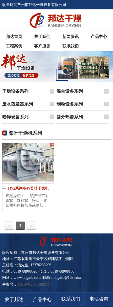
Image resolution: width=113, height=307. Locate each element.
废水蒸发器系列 (17, 104)
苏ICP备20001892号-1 (35, 284)
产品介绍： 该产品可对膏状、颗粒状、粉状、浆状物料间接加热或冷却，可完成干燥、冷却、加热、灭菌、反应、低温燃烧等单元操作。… (27, 201)
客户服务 (42, 45)
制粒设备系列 (69, 104)
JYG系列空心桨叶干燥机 (28, 188)
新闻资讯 (70, 36)
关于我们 (42, 36)
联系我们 (70, 45)
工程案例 (14, 45)
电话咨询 (98, 298)
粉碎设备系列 (15, 117)
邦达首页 (14, 36)
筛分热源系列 (69, 117)
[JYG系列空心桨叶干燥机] (28, 162)
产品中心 (99, 36)
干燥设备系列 (15, 91)
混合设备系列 (69, 91)
